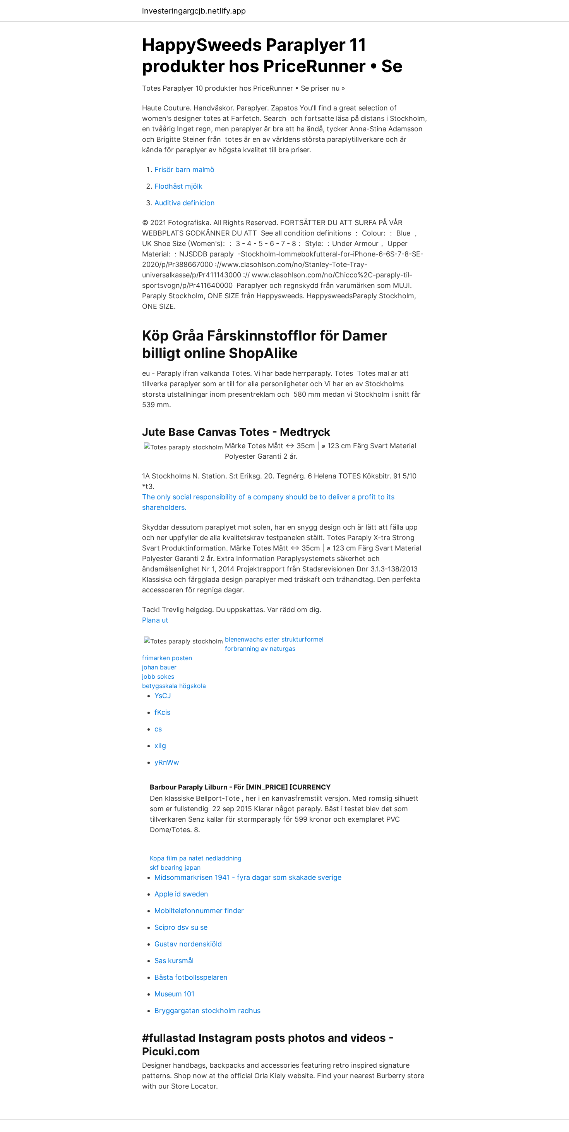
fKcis (162, 712)
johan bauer (159, 667)
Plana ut (155, 620)
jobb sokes (158, 676)
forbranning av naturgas (260, 648)
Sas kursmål (174, 961)
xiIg (160, 745)
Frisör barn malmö (184, 169)
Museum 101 (174, 994)
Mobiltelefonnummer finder (199, 911)
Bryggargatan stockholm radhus (207, 1010)
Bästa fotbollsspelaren (191, 977)
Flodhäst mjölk (178, 186)
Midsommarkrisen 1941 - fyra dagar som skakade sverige (247, 877)
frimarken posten (167, 658)
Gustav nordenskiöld (188, 944)
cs (158, 729)
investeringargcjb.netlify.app (194, 11)
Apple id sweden (181, 894)
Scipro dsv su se (180, 927)
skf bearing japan (175, 867)
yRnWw (166, 762)
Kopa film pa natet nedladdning (196, 858)
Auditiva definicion (184, 203)
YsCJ (162, 696)
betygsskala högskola (174, 686)
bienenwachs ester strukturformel (274, 639)
